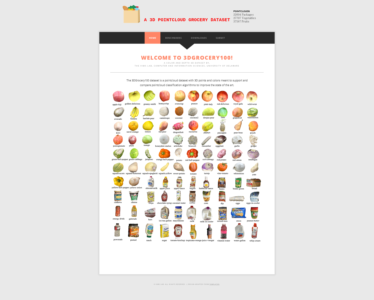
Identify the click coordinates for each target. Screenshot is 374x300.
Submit (220, 37)
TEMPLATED (214, 284)
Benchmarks (173, 37)
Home (152, 37)
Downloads (199, 37)
